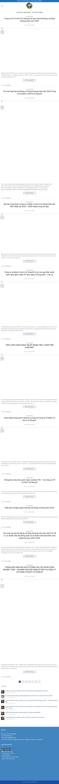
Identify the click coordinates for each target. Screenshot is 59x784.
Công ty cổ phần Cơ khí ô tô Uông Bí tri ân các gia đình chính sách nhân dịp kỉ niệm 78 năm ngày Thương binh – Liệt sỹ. (31, 707)
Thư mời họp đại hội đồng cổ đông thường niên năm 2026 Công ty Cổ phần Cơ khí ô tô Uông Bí (28, 695)
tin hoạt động (29, 16)
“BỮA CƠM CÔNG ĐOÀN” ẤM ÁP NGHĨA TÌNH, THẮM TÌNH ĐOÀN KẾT (22, 712)
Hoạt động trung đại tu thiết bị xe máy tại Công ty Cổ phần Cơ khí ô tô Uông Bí (24, 717)
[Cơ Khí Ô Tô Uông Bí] (29, 6)
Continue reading (29, 80)
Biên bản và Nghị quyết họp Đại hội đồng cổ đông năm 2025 (29, 508)
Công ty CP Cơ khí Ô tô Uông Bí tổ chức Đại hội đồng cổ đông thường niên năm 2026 (26, 691)
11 (36, 681)
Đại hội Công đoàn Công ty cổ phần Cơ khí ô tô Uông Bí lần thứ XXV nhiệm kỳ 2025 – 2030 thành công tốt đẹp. (31, 701)
